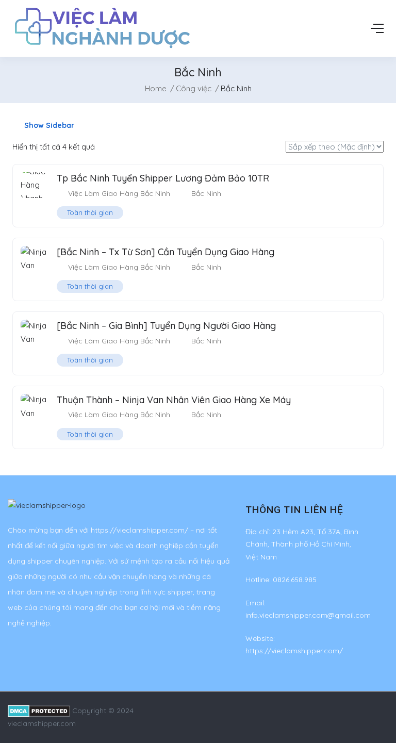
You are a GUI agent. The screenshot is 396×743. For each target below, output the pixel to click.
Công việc (193, 88)
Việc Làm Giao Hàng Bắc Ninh (119, 193)
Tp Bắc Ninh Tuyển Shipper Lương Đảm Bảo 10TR (163, 178)
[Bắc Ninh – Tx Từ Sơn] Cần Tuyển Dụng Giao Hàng (165, 252)
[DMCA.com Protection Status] (39, 710)
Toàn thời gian (90, 212)
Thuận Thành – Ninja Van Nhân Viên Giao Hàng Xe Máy (174, 400)
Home (156, 88)
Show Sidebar (48, 125)
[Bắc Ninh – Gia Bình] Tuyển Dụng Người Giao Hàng (166, 326)
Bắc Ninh (206, 193)
